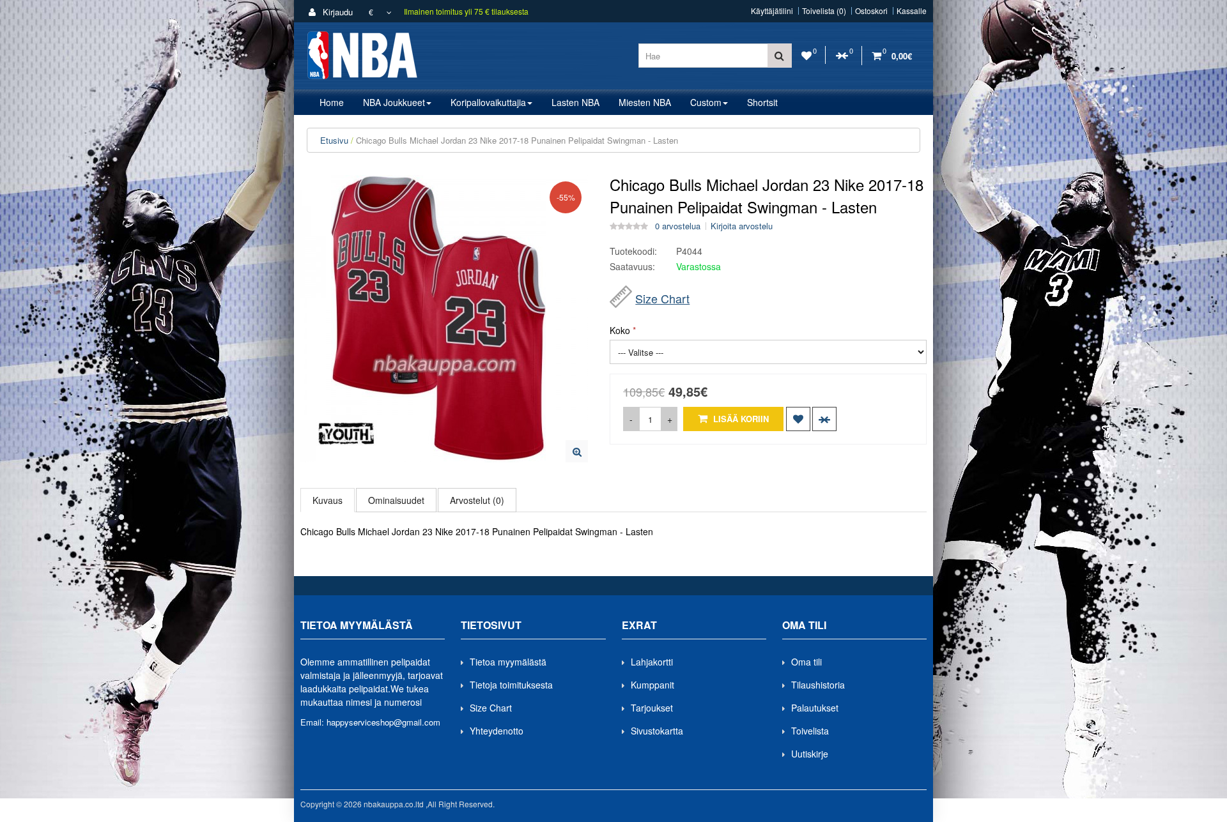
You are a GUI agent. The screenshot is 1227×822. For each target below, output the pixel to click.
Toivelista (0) (824, 11)
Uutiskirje (809, 753)
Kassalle (912, 11)
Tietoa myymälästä (508, 661)
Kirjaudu (336, 12)
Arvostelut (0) (477, 500)
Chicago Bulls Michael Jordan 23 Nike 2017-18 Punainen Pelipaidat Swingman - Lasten (517, 140)
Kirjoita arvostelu (742, 226)
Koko (620, 330)
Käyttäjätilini (772, 11)
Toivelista (810, 730)
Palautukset (814, 707)
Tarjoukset (652, 707)
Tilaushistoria (818, 684)
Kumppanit (652, 684)
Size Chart (662, 298)
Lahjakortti (652, 661)
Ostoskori (871, 11)
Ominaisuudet (396, 500)
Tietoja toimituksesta (511, 684)
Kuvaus (328, 500)
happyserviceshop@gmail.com (383, 722)
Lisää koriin (740, 419)
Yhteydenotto (496, 730)
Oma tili (806, 661)
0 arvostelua (677, 226)
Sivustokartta (657, 730)
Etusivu (334, 140)
